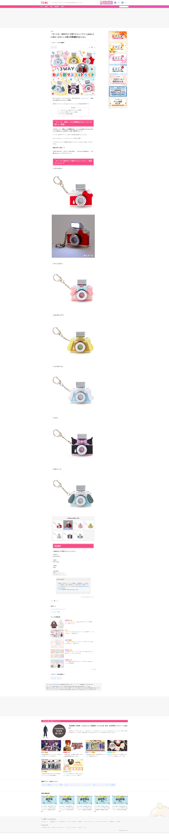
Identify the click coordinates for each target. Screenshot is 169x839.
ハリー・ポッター (86, 784)
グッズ (59, 678)
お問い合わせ (62, 821)
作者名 (62, 6)
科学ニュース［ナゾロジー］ (58, 827)
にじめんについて (44, 821)
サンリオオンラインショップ (59, 609)
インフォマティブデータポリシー (101, 821)
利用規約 (80, 821)
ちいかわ (66, 784)
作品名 (46, 6)
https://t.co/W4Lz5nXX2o (80, 586)
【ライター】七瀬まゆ (110, 784)
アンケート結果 (58, 784)
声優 (51, 6)
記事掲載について (53, 821)
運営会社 (112, 821)
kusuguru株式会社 (54, 684)
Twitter (118, 2)
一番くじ (95, 784)
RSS (125, 2)
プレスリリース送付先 (71, 821)
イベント (101, 784)
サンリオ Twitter (56, 611)
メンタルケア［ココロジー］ (71, 827)
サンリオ (83, 98)
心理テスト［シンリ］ (82, 827)
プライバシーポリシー (88, 821)
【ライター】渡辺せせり (47, 784)
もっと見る (93, 669)
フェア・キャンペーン (75, 784)
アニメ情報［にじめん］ (46, 827)
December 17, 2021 (74, 589)
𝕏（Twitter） (118, 821)
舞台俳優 (56, 6)
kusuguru (43, 825)
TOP (41, 6)
